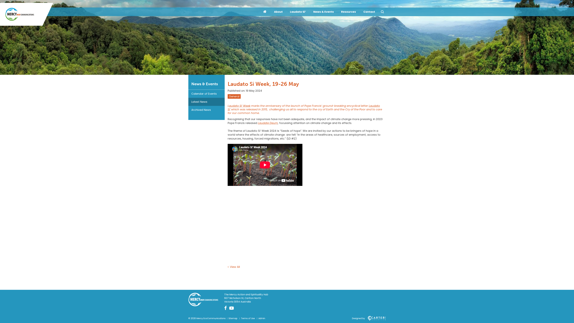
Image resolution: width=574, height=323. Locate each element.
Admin (261, 318)
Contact (369, 12)
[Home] (203, 305)
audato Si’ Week (239, 106)
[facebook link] (225, 308)
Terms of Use (248, 318)
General (234, 96)
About (278, 12)
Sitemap (233, 318)
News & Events (323, 12)
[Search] (382, 11)
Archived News (201, 110)
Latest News (199, 102)
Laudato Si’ (298, 12)
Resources (348, 12)
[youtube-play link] (231, 308)
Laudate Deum (268, 123)
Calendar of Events (204, 94)
